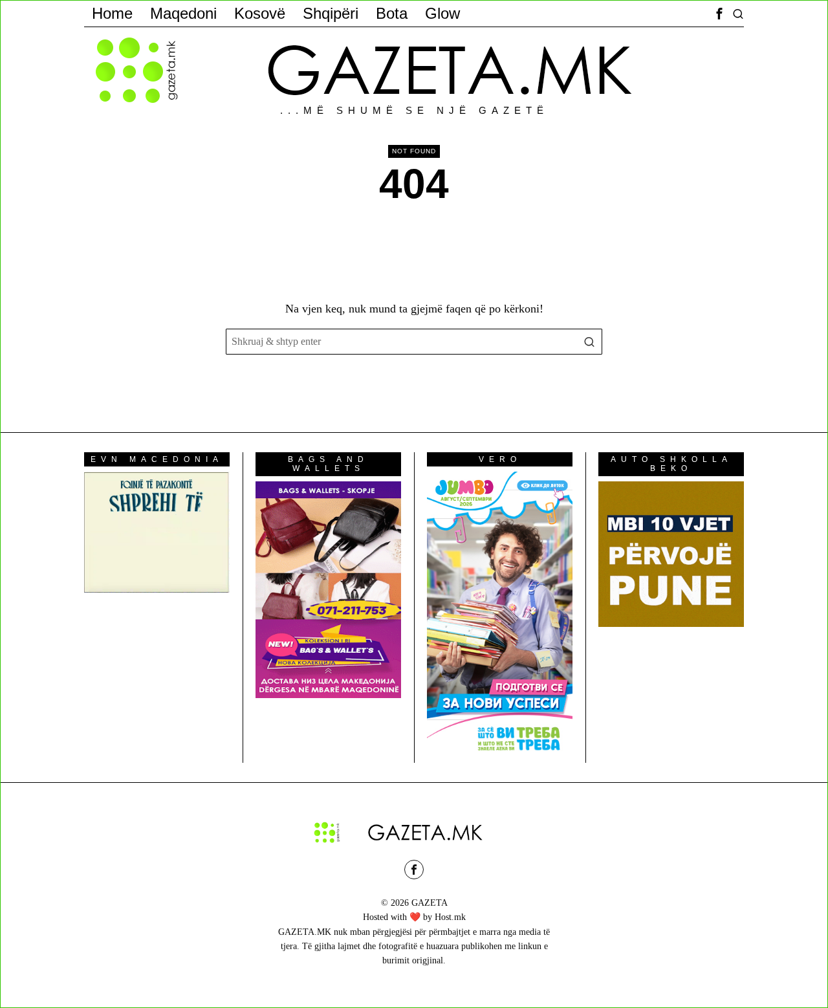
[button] (589, 342)
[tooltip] (719, 13)
